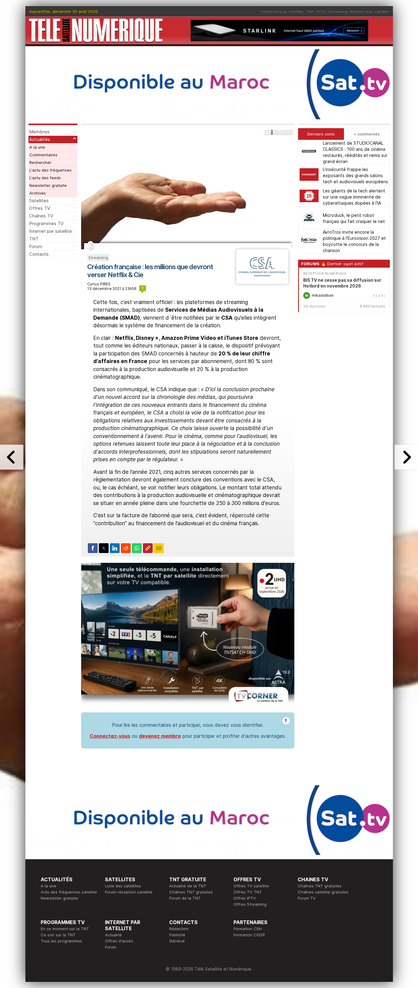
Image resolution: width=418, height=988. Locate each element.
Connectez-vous (110, 736)
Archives (37, 193)
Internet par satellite (369, 11)
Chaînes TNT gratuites (191, 892)
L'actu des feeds (45, 177)
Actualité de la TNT (187, 885)
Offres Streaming (250, 904)
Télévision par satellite (282, 11)
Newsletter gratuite (48, 185)
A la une (37, 147)
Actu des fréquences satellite (69, 892)
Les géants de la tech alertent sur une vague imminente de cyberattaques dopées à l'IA (354, 196)
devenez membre (160, 736)
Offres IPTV (244, 898)
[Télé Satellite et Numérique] (95, 30)
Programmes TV (46, 223)
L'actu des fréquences (50, 170)
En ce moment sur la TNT (65, 928)
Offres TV (39, 208)
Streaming (337, 11)
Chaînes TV (41, 216)
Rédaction (178, 928)
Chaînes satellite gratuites (323, 892)
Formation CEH (247, 928)
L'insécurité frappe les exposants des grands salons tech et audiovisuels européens (355, 175)
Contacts (39, 254)
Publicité (177, 934)
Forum (35, 246)
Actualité (113, 934)
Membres (39, 132)
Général (177, 940)
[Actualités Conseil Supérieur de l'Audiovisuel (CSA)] (262, 282)
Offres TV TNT (247, 892)
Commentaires (43, 154)
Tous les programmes (61, 940)
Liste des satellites (123, 885)
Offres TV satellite (251, 885)
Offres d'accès (119, 940)
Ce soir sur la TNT (58, 934)
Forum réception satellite (128, 892)
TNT (310, 11)
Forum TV (307, 898)
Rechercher (40, 162)
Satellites (39, 200)
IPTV (321, 11)
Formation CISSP (249, 934)
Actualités (39, 139)
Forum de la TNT (185, 898)
